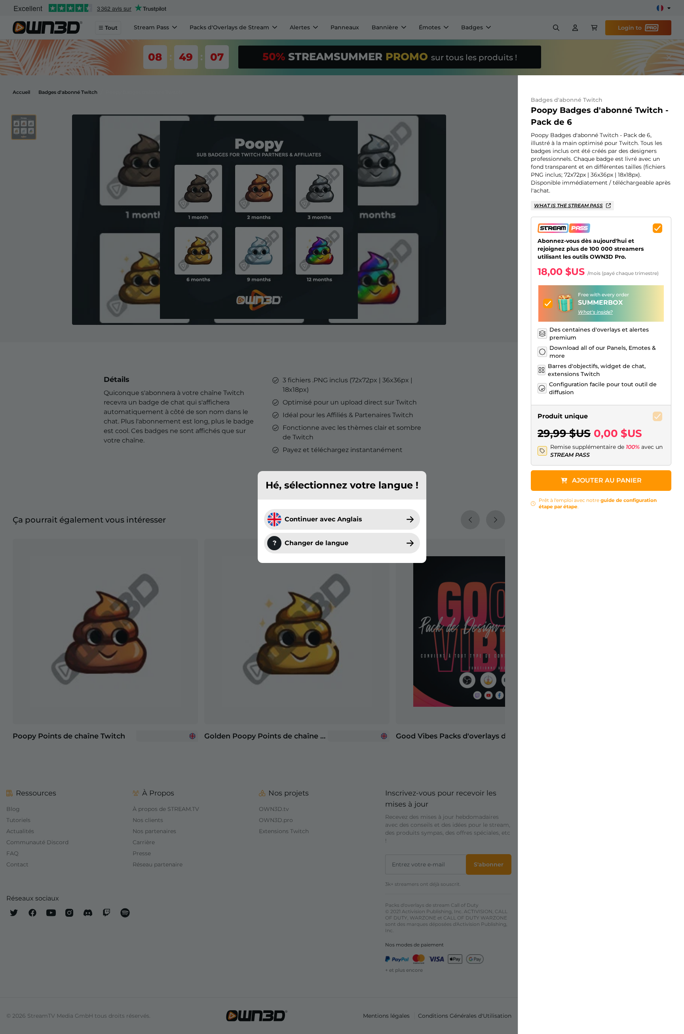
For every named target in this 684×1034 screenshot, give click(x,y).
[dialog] (342, 517)
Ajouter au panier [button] (607, 480)
